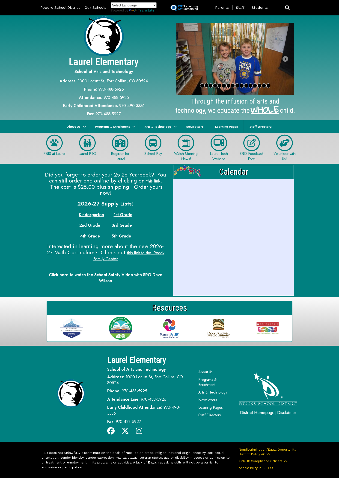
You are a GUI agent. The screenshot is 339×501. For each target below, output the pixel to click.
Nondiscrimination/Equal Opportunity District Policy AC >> (267, 452)
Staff (240, 7)
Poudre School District (60, 7)
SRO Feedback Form (252, 156)
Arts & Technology (158, 126)
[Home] (268, 388)
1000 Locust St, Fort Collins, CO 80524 (113, 81)
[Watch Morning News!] (186, 142)
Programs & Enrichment (112, 126)
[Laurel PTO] (87, 142)
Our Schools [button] (95, 7)
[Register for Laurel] (120, 142)
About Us (73, 126)
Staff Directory (261, 126)
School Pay (153, 153)
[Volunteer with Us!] (284, 142)
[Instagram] (139, 432)
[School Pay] (153, 142)
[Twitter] (125, 432)
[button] (287, 7)
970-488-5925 (111, 89)
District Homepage (257, 413)
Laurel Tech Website (219, 156)
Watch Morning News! (186, 156)
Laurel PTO (87, 153)
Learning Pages (226, 126)
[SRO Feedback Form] (251, 142)
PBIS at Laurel (54, 153)
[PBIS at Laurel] (54, 142)
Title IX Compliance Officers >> (263, 461)
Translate (146, 10)
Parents (222, 7)
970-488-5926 (116, 98)
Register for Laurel (120, 156)
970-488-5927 (108, 114)
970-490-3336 (132, 106)
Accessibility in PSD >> (256, 468)
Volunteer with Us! (285, 156)
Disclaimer (286, 413)
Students (260, 7)
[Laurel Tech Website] (219, 142)
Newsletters (194, 126)
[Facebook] (111, 432)
